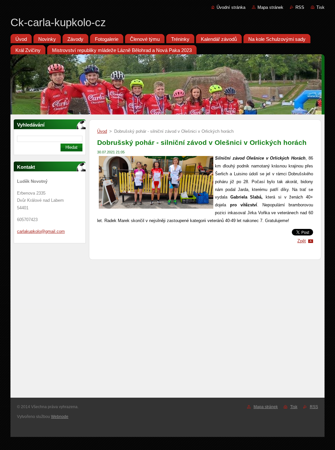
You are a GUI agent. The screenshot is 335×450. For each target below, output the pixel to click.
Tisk (320, 7)
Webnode (59, 416)
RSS (299, 7)
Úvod (102, 131)
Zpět (301, 240)
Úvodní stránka (231, 7)
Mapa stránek (270, 7)
